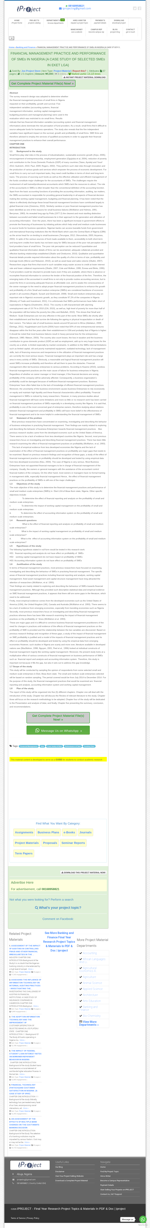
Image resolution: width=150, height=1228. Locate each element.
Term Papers (24, 853)
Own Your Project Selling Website (69, 1176)
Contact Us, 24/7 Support (111, 1194)
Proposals (50, 842)
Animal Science (92, 983)
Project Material (62, 71)
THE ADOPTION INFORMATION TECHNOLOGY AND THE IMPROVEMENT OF (24, 1020)
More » (31, 969)
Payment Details (107, 1185)
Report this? (79, 71)
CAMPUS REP (96, 31)
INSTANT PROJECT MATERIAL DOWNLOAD (85, 77)
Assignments (24, 832)
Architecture (90, 995)
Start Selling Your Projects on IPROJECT (117, 1190)
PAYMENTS (100, 21)
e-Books (69, 832)
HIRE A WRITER (79, 21)
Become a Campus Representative (114, 1180)
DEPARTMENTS (55, 21)
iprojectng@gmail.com (26, 1179)
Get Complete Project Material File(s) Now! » (42, 83)
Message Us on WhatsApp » (61, 730)
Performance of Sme (73, 746)
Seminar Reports (73, 842)
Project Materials (27, 842)
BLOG (115, 31)
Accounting (90, 953)
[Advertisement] (88, 104)
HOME (17, 21)
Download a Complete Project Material (71, 1180)
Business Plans (48, 832)
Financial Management (29, 746)
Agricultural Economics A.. (88, 969)
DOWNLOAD (119, 21)
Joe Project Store (31, 71)
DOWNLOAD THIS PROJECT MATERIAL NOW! (84, 873)
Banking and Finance (25, 47)
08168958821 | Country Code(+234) (31, 1183)
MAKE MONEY (77, 31)
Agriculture (89, 977)
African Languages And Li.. (92, 960)
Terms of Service (18, 1218)
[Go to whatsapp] (143, 1219)
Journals (85, 832)
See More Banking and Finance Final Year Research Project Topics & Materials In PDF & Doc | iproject (59, 941)
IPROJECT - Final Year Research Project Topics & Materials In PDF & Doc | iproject (71, 1208)
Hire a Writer (105, 1176)
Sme (42, 746)
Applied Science (93, 989)
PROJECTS (34, 21)
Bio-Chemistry (91, 1016)
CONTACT (130, 31)
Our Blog (59, 1167)
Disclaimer (59, 1171)
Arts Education (92, 1001)
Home (11, 47)
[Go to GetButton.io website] (143, 1225)
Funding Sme (89, 746)
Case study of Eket (54, 746)
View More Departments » (89, 1023)
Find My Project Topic (109, 1171)
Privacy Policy (33, 1218)
